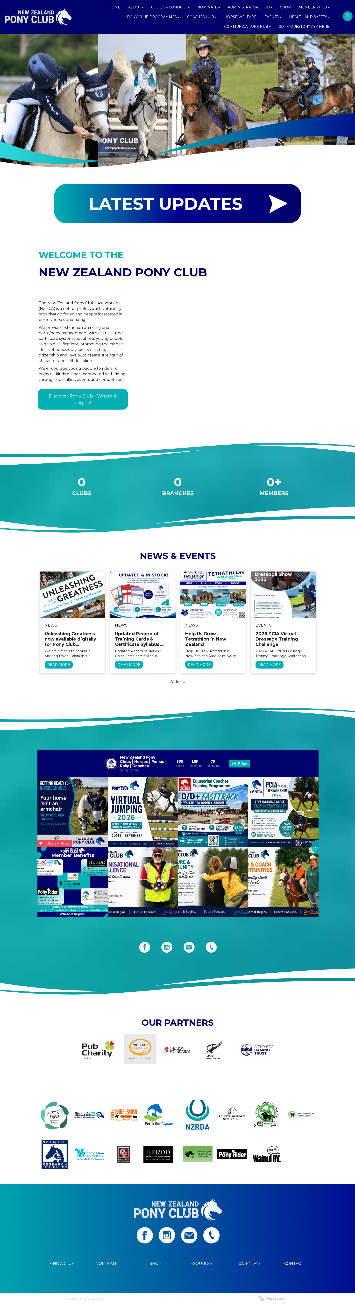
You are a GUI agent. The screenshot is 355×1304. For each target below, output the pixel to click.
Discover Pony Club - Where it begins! (83, 399)
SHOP (156, 1263)
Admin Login (274, 1298)
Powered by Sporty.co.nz (83, 1298)
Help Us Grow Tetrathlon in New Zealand (205, 639)
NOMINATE (106, 1263)
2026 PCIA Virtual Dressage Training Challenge (277, 639)
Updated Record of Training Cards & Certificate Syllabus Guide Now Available (138, 639)
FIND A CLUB (62, 1263)
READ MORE (58, 664)
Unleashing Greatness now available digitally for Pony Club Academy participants (70, 639)
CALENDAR (249, 1263)
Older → (178, 682)
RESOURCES (200, 1263)
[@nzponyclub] (111, 763)
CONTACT (294, 1263)
